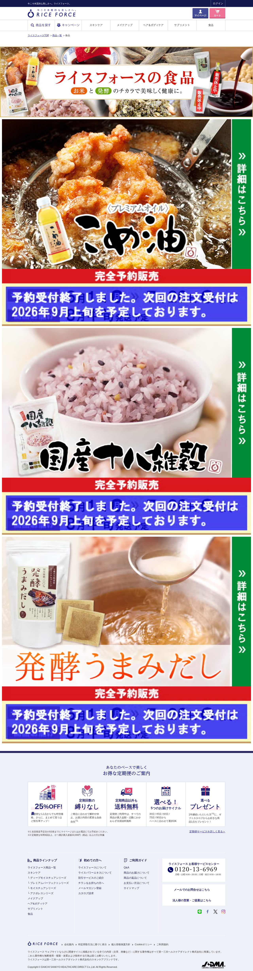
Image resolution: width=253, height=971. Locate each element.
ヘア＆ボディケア (153, 25)
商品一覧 (57, 35)
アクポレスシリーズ (41, 893)
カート (217, 15)
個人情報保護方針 (120, 944)
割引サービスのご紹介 (91, 877)
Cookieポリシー (143, 944)
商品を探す (43, 25)
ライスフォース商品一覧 (42, 867)
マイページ (200, 15)
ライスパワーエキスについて (95, 872)
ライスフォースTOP (38, 35)
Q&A (126, 867)
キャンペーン (71, 25)
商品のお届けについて (136, 872)
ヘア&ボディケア (37, 903)
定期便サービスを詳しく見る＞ (207, 831)
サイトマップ (131, 888)
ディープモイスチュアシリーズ (48, 877)
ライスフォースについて (92, 867)
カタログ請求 (86, 893)
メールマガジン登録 (89, 888)
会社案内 (69, 944)
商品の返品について (135, 877)
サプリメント (182, 25)
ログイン (218, 3)
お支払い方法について (136, 882)
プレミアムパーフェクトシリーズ (49, 882)
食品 (211, 25)
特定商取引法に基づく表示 (92, 944)
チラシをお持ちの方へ (91, 882)
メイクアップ (125, 25)
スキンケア (96, 25)
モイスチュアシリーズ (43, 888)
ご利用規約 (162, 944)
